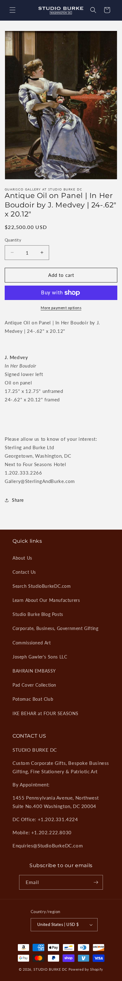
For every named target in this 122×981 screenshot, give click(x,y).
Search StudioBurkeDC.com (42, 586)
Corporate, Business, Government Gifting (55, 628)
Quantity (13, 239)
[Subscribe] (96, 882)
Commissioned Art (32, 642)
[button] (12, 10)
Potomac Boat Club (33, 699)
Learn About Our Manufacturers (46, 600)
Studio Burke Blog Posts (38, 614)
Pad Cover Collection (34, 685)
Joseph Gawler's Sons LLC (40, 656)
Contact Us (24, 572)
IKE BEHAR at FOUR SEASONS (46, 713)
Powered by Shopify (86, 969)
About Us (22, 558)
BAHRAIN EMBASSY (34, 670)
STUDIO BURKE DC (50, 969)
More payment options (61, 307)
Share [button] (18, 500)
